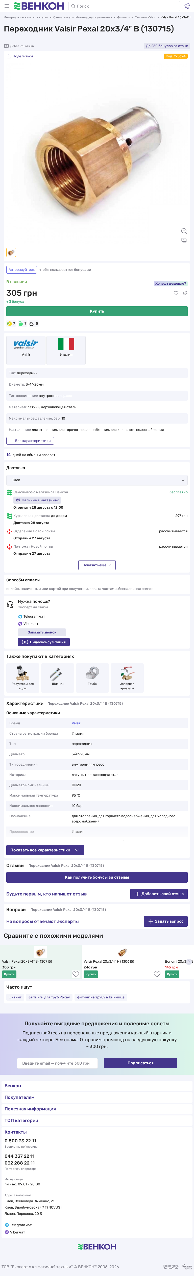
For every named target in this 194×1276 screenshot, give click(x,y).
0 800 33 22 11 (20, 1141)
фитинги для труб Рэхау (49, 997)
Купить (97, 311)
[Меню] (7, 6)
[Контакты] (187, 6)
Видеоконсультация (48, 642)
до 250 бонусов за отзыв (167, 46)
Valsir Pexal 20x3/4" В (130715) (27, 961)
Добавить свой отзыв (162, 893)
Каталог (42, 17)
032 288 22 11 (20, 1163)
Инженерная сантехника (94, 17)
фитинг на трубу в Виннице (101, 997)
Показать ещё (94, 565)
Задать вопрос (169, 921)
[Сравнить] (185, 292)
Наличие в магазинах (40, 500)
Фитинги (123, 17)
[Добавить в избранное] (176, 292)
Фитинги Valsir (145, 17)
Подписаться (141, 1063)
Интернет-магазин (17, 17)
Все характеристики (33, 441)
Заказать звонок (42, 632)
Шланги (57, 684)
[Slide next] (181, 153)
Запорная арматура (127, 686)
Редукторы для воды (23, 686)
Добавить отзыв (22, 46)
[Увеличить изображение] (184, 231)
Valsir (26, 355)
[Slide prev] (12, 153)
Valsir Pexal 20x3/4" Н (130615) (109, 961)
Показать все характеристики (40, 850)
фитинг (15, 997)
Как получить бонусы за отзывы (97, 877)
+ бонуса (15, 301)
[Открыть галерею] (184, 240)
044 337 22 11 (19, 1156)
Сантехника (61, 17)
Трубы (92, 684)
